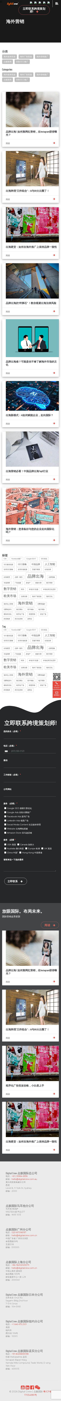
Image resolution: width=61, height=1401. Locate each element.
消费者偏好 (41, 604)
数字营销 (10, 589)
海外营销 (25, 603)
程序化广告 (20, 614)
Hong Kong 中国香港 (32, 852)
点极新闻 (7, 61)
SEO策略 (22, 564)
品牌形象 (52, 577)
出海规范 (7, 577)
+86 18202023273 (20, 1265)
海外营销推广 (42, 56)
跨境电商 (7, 619)
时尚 (22, 589)
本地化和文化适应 (49, 589)
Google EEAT (31, 559)
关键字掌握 (36, 569)
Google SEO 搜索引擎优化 (19, 808)
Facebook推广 (16, 559)
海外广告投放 (26, 56)
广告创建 (18, 583)
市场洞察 (7, 583)
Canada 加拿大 (27, 844)
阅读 (47, 925)
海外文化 (49, 596)
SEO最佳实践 (8, 564)
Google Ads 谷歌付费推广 (19, 812)
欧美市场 (10, 596)
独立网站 (19, 609)
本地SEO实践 (33, 589)
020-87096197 (19, 1232)
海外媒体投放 (9, 56)
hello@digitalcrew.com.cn (24, 1235)
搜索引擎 (38, 583)
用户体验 (30, 609)
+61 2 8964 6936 (20, 1176)
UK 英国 (48, 848)
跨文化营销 (19, 619)
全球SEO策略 (8, 569)
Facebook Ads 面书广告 (18, 816)
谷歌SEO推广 (22, 61)
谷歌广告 (43, 614)
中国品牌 (35, 564)
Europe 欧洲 (34, 848)
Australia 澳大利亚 (15, 848)
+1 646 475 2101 (19, 1324)
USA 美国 (11, 844)
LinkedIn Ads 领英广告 (18, 820)
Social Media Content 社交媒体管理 (24, 824)
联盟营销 (32, 614)
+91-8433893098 (20, 1354)
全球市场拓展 (22, 569)
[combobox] (7, 751)
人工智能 (50, 564)
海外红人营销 (8, 604)
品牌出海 (35, 576)
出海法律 (48, 569)
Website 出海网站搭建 (17, 828)
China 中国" (12, 852)
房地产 (28, 583)
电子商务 (41, 609)
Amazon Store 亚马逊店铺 (19, 833)
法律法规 (24, 596)
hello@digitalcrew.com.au (24, 1179)
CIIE (5, 559)
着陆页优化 (7, 614)
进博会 (29, 619)
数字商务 (49, 583)
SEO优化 (44, 559)
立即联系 (13, 881)
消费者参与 (7, 609)
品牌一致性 (19, 577)
